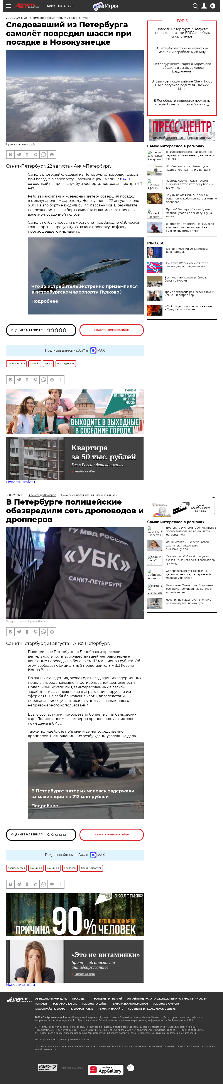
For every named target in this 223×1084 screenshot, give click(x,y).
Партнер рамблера (72, 1068)
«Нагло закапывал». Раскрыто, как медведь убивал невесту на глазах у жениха (190, 155)
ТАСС (127, 179)
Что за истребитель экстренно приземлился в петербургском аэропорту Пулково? (84, 289)
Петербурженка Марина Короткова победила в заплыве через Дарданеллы (182, 67)
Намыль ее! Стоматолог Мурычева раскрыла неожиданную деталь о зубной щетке (189, 589)
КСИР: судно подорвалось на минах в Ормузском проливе (189, 308)
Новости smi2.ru (20, 482)
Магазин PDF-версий (108, 998)
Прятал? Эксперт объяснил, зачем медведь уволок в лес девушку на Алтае (189, 213)
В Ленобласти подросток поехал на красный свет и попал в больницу (182, 102)
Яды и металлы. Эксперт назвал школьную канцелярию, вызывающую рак (187, 545)
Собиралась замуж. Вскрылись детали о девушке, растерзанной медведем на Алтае (188, 574)
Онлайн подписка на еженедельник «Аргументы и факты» (167, 998)
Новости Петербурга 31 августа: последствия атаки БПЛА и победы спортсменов (182, 32)
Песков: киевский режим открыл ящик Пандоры (187, 250)
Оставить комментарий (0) (112, 330)
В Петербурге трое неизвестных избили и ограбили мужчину (182, 50)
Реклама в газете (65, 1003)
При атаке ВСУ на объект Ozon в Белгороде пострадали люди (186, 265)
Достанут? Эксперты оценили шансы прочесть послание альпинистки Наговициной (191, 531)
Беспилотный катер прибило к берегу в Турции (186, 279)
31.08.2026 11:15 (15, 495)
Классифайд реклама (50, 1008)
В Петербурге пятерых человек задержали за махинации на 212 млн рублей (82, 793)
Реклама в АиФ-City (166, 1003)
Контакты (41, 1003)
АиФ (32, 144)
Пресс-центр (80, 998)
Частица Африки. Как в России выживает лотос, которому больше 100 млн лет (190, 184)
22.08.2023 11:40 (16, 17)
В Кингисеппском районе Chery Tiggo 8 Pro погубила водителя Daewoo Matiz (182, 85)
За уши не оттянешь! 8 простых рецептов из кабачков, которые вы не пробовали (191, 198)
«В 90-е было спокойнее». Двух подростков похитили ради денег (189, 168)
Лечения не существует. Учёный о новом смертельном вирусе (188, 601)
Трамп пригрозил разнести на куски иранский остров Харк (189, 293)
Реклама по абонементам (130, 1003)
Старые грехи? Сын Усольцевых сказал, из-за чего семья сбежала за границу (190, 560)
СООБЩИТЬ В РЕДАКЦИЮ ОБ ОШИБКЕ (152, 1008)
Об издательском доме (51, 998)
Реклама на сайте (94, 1003)
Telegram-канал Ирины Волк (25, 621)
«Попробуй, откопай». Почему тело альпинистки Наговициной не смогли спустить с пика (190, 227)
